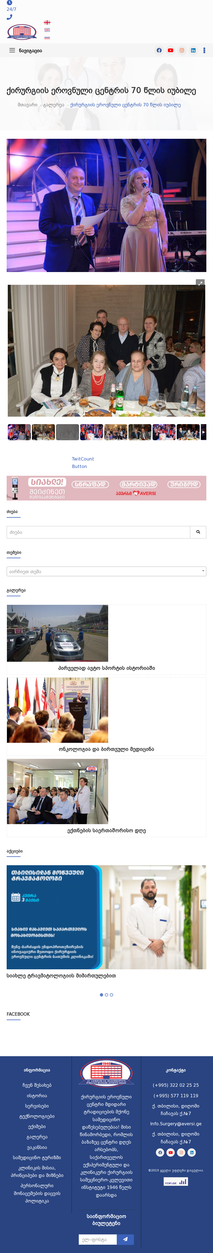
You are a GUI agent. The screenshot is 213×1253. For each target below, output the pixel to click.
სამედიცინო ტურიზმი (37, 1157)
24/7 (11, 9)
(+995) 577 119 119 (176, 1095)
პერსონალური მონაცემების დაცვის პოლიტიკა (37, 1193)
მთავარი (27, 104)
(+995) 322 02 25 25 (176, 1085)
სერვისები (37, 1106)
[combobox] (106, 571)
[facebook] (159, 51)
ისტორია (37, 1095)
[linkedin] (193, 51)
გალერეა (53, 104)
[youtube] (171, 51)
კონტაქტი (176, 1070)
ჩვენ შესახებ (37, 1085)
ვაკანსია (37, 1147)
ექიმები (37, 1126)
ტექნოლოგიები (37, 1116)
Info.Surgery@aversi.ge (176, 1123)
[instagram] (182, 51)
